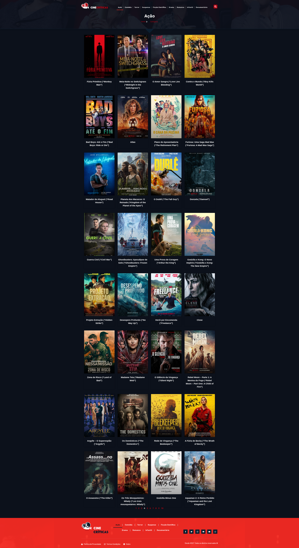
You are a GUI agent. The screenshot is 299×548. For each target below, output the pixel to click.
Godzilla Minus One (166, 498)
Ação (120, 7)
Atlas (132, 142)
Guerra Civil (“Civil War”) (99, 260)
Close (200, 320)
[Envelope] (209, 532)
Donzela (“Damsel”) (200, 199)
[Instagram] (197, 532)
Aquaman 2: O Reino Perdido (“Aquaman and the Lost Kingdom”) (199, 501)
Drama (171, 7)
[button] (215, 6)
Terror (136, 7)
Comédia (128, 7)
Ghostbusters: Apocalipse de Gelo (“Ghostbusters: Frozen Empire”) (132, 263)
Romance (180, 7)
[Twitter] (191, 532)
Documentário (201, 7)
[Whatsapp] (215, 532)
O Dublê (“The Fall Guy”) (166, 199)
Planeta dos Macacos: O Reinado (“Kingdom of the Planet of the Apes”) (133, 202)
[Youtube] (203, 532)
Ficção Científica (159, 7)
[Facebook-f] (185, 532)
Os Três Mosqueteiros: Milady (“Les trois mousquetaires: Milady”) (133, 501)
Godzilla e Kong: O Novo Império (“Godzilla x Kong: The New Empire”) (199, 263)
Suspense (146, 7)
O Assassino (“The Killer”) (99, 498)
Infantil (190, 7)
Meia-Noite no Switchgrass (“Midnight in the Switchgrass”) (132, 84)
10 (162, 508)
